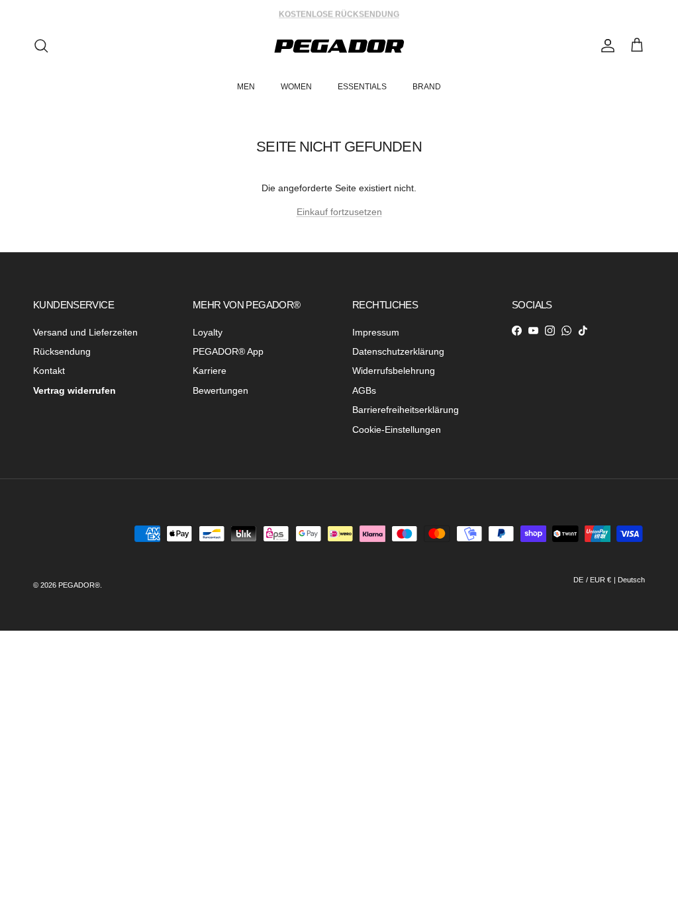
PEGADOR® (79, 585)
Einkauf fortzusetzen (339, 211)
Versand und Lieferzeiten (85, 332)
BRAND (426, 86)
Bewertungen (220, 390)
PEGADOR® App (228, 351)
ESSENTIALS (362, 86)
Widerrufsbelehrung (393, 370)
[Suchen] (41, 46)
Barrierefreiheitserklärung (405, 409)
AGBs (364, 390)
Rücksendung (62, 351)
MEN (246, 86)
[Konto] (605, 46)
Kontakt (49, 370)
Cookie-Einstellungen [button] (396, 429)
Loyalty (207, 332)
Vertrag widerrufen (74, 390)
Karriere (209, 370)
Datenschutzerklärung (398, 351)
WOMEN (296, 86)
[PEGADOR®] (339, 46)
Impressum (375, 332)
